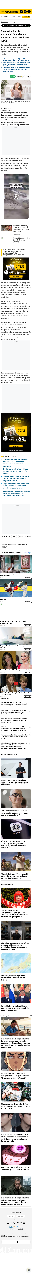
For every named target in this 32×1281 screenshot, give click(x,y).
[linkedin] (21, 1223)
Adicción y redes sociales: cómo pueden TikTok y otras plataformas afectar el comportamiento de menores (14, 252)
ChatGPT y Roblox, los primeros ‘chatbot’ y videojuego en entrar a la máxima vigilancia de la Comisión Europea (14, 844)
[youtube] (18, 1223)
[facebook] (8, 1223)
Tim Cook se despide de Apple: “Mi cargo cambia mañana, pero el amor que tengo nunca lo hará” (14, 813)
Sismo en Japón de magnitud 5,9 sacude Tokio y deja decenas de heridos (13, 977)
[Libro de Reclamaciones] (20, 1227)
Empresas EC (26, 16)
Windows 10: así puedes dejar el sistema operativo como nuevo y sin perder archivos (16, 59)
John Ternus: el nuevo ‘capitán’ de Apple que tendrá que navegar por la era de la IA (15, 782)
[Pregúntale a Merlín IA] (29, 1270)
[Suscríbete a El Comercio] (25, 11)
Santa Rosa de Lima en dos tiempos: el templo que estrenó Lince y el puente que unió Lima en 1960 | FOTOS (14, 720)
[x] (11, 1223)
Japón (14, 536)
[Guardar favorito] (25, 76)
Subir (15, 1242)
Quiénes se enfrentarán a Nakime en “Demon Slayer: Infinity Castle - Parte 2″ (15, 1169)
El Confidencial (21, 287)
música (21, 536)
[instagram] (14, 1223)
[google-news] (24, 1223)
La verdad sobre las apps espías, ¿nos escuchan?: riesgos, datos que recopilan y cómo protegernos (16, 493)
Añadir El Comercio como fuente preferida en (15, 25)
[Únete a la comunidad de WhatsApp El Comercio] (13, 76)
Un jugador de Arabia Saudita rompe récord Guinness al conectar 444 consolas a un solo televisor (16, 486)
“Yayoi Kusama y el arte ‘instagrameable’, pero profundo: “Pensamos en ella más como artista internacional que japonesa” (14, 913)
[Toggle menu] (3, 11)
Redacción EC (7, 108)
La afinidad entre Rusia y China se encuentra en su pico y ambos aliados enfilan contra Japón (15, 1008)
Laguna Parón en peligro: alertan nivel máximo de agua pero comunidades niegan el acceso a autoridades (14, 704)
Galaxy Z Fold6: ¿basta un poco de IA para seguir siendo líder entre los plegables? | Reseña (16, 478)
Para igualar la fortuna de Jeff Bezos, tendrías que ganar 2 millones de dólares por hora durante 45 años (16, 69)
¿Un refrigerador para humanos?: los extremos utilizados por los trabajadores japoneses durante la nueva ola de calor (15, 946)
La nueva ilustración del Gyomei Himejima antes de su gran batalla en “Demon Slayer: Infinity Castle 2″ (15, 1075)
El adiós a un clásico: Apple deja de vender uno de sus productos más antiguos (15, 471)
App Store (11, 1216)
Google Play (20, 1216)
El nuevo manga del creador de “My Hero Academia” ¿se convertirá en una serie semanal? (15, 1106)
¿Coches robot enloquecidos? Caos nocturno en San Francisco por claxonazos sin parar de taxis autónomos (15, 463)
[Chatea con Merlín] (21, 11)
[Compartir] (29, 76)
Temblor (19, 16)
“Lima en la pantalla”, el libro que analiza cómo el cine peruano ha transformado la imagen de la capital (14, 736)
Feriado (13, 16)
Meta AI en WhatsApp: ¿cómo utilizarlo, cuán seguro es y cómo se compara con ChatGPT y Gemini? (16, 64)
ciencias (29, 536)
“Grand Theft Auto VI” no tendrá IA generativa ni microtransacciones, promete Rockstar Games (14, 876)
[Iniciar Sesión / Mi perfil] (29, 11)
